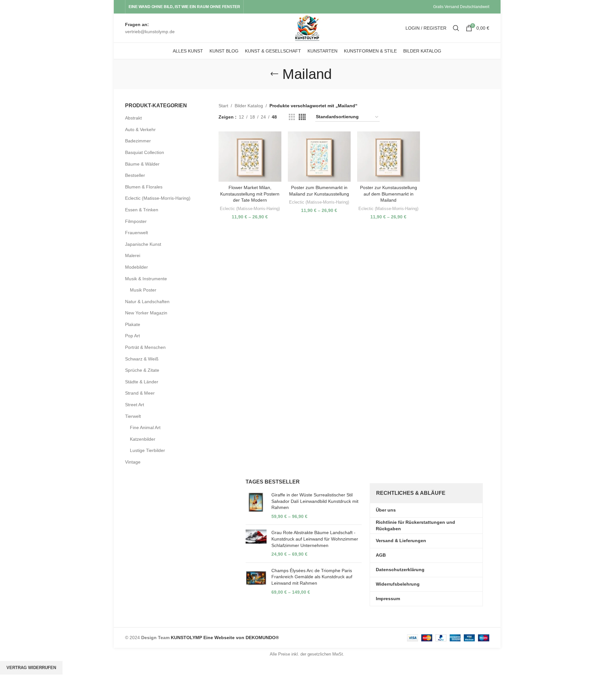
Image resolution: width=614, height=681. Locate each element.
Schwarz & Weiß (142, 358)
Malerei (132, 255)
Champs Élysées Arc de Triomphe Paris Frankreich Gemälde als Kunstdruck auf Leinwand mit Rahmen (311, 577)
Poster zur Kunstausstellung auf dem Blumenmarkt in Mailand (388, 194)
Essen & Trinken (141, 209)
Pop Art (132, 335)
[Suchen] (456, 28)
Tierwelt (133, 416)
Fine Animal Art (145, 427)
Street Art (134, 404)
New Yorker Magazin (146, 312)
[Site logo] (307, 27)
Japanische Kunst (143, 244)
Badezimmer (138, 140)
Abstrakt (133, 117)
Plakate (132, 324)
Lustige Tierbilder (147, 450)
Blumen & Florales (143, 186)
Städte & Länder (141, 381)
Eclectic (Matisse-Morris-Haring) (157, 198)
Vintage (133, 462)
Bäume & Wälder (142, 164)
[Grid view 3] (292, 117)
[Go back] (274, 74)
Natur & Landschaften (147, 301)
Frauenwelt (136, 232)
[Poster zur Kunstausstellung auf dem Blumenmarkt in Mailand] (388, 156)
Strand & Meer (140, 393)
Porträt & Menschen (145, 347)
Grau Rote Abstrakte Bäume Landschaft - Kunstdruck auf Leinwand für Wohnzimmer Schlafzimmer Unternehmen (314, 539)
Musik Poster (143, 290)
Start (223, 105)
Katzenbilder (142, 439)
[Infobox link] (150, 28)
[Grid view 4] (302, 117)
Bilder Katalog (249, 105)
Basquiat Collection (144, 152)
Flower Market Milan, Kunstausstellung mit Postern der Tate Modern (249, 194)
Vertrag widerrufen (31, 667)
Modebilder (136, 267)
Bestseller (135, 175)
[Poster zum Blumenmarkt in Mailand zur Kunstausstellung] (319, 156)
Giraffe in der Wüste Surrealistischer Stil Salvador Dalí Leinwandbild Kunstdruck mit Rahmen (314, 501)
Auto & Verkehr (140, 129)
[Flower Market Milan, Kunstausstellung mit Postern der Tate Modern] (250, 156)
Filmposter (136, 221)
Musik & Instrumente (146, 278)
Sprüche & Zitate (142, 370)
